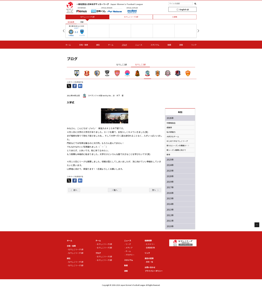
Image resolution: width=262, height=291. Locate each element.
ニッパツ (82, 35)
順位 (98, 44)
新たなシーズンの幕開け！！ (178, 145)
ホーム (68, 44)
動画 (169, 44)
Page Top (256, 224)
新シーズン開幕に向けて (176, 150)
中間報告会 (171, 123)
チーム (110, 44)
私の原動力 (171, 132)
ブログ (124, 44)
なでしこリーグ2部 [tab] (131, 17)
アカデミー (130, 254)
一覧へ (114, 190)
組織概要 (148, 240)
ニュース (138, 44)
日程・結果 (83, 44)
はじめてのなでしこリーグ (177, 141)
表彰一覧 (149, 262)
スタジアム (155, 44)
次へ (154, 190)
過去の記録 (149, 258)
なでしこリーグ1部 (75, 249)
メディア (129, 247)
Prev (63, 30)
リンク (193, 44)
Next (198, 30)
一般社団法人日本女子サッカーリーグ (109, 4)
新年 (168, 154)
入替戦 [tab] (174, 17)
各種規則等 (150, 247)
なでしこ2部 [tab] (140, 64)
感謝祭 (169, 127)
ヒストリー (150, 244)
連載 (181, 44)
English (183, 9)
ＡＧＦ (76, 28)
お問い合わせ (150, 267)
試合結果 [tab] (71, 22)
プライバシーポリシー (154, 271)
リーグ (128, 244)
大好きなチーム (173, 136)
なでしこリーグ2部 (75, 253)
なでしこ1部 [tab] (121, 64)
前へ (75, 190)
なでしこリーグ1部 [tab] (87, 17)
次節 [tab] (82, 22)
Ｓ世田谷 (71, 35)
